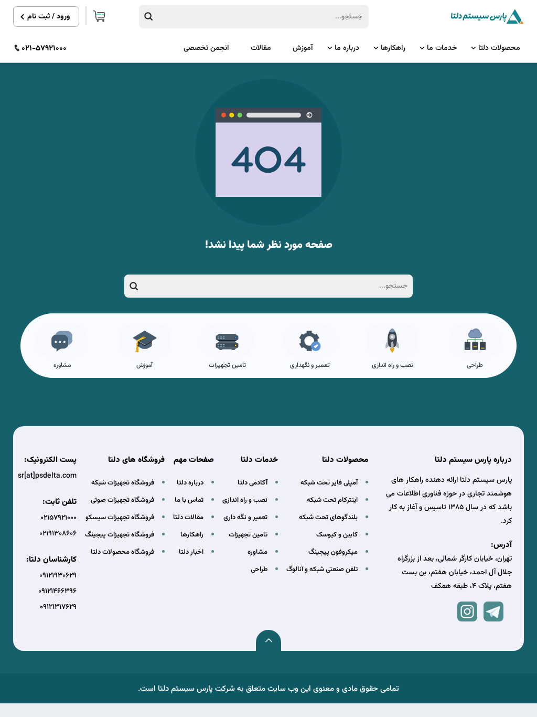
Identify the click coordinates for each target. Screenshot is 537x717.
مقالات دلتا (188, 517)
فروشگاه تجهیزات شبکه (122, 483)
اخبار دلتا (191, 552)
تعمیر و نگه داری (245, 517)
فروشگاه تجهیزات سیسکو (119, 517)
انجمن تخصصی (206, 48)
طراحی (475, 365)
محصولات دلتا (499, 48)
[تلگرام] (493, 611)
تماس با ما (189, 500)
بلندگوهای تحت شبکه (328, 517)
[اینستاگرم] (467, 611)
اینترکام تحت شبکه (332, 500)
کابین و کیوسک (337, 535)
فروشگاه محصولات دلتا (122, 552)
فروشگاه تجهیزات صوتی (122, 500)
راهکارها (393, 48)
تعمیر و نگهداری (310, 365)
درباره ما (347, 48)
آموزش (303, 48)
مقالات (261, 48)
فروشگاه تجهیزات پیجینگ (119, 535)
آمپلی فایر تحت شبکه (329, 483)
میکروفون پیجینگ (333, 552)
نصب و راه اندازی (392, 365)
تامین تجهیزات (227, 365)
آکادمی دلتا (252, 483)
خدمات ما (442, 48)
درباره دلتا (190, 483)
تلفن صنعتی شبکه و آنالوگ (322, 569)
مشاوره (62, 365)
